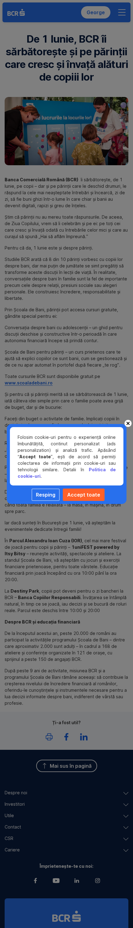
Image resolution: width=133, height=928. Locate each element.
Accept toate (83, 495)
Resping (45, 495)
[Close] (128, 423)
